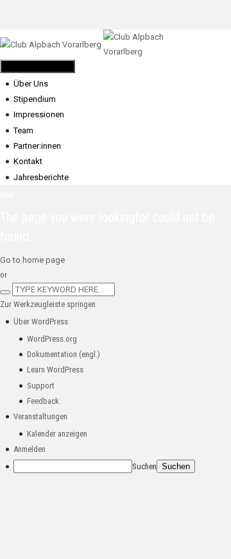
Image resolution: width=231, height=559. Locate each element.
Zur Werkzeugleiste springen (48, 304)
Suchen (144, 466)
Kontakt (27, 161)
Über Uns (30, 83)
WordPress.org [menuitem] (52, 339)
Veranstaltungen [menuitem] (40, 416)
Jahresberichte (41, 177)
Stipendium (34, 99)
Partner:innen (37, 146)
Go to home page (32, 260)
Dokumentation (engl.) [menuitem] (63, 354)
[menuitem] (40, 321)
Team (23, 130)
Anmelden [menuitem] (29, 449)
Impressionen (38, 114)
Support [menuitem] (41, 385)
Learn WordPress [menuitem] (55, 369)
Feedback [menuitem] (43, 401)
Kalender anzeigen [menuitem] (57, 433)
